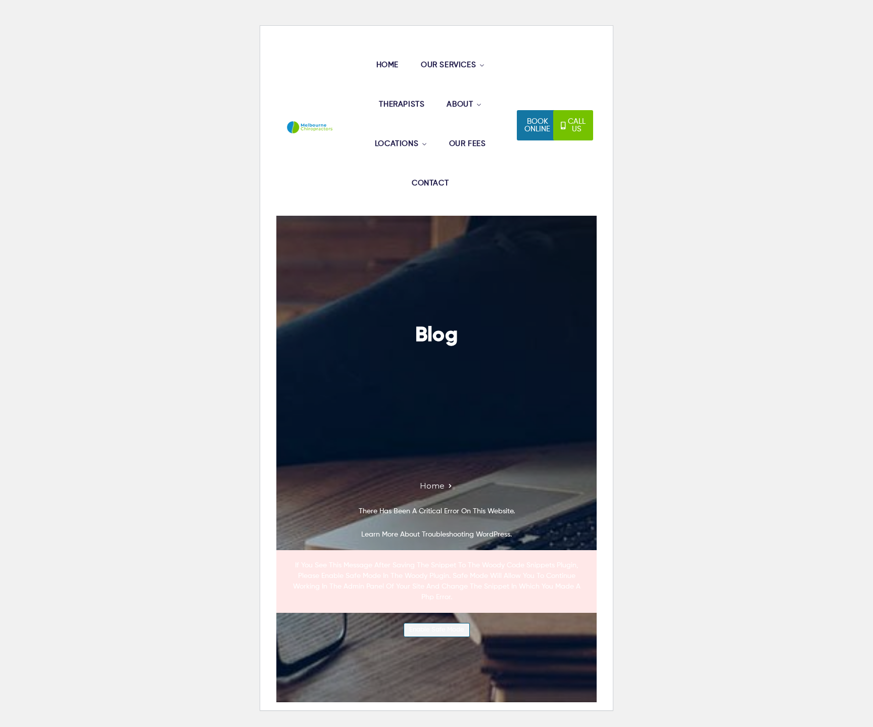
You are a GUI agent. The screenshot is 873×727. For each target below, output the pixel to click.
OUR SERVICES (448, 65)
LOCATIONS (396, 144)
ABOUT (460, 104)
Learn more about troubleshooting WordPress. (436, 534)
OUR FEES (467, 144)
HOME (387, 65)
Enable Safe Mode (436, 629)
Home (432, 486)
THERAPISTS (401, 104)
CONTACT (430, 183)
